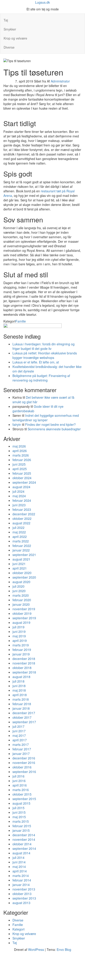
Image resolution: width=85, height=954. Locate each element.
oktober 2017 (22, 717)
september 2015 (24, 798)
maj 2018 (19, 690)
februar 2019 (21, 649)
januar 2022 (21, 550)
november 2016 (23, 762)
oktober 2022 (22, 518)
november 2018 (23, 663)
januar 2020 (21, 604)
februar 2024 (21, 500)
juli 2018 (18, 681)
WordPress (36, 949)
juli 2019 (18, 627)
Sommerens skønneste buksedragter (54, 429)
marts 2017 (20, 744)
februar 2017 (21, 749)
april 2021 (19, 568)
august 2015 (21, 803)
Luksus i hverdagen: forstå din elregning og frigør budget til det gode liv (43, 346)
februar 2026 (21, 459)
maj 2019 (19, 636)
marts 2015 (20, 821)
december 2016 (23, 758)
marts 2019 (20, 645)
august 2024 (21, 487)
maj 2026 (19, 446)
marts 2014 (20, 875)
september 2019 (24, 618)
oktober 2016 (22, 767)
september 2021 (24, 554)
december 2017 (23, 713)
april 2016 (19, 785)
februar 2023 (21, 509)
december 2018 (23, 658)
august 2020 (21, 581)
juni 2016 (19, 780)
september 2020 (24, 577)
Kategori (18, 929)
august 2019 (21, 622)
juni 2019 (19, 631)
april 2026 (19, 450)
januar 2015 (21, 830)
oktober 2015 (22, 794)
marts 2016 (20, 789)
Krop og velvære (15, 38)
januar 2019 (21, 654)
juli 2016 (18, 776)
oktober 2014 (22, 844)
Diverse (9, 47)
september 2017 (24, 722)
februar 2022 (21, 545)
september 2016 (24, 771)
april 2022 (19, 536)
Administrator (60, 81)
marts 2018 (20, 699)
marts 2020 (20, 595)
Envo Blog (64, 949)
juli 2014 (18, 857)
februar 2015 (21, 826)
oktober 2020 (22, 572)
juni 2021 (19, 563)
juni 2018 (19, 685)
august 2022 (21, 523)
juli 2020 (18, 586)
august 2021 (21, 559)
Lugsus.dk (42, 2)
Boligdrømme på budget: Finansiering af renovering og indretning (41, 377)
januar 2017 (21, 753)
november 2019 (23, 609)
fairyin (16, 424)
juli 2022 (18, 527)
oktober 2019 (22, 613)
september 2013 (24, 898)
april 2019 (19, 640)
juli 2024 (18, 491)
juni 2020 (19, 591)
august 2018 (21, 676)
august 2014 (21, 853)
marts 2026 (20, 455)
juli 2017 (18, 726)
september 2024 (24, 482)
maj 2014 (19, 866)
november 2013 (23, 889)
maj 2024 (19, 496)
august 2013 (21, 902)
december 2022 (23, 514)
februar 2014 (21, 880)
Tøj (6, 20)
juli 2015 (18, 808)
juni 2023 (19, 505)
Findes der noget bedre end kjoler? (50, 424)
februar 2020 (21, 600)
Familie (20, 321)
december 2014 (23, 835)
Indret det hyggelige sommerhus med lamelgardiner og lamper (45, 417)
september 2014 (24, 848)
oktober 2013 (22, 893)
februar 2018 (21, 704)
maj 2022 (19, 532)
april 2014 (19, 871)
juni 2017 (19, 731)
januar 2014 (21, 884)
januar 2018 (21, 708)
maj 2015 (19, 817)
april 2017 (19, 740)
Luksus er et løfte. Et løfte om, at (35, 362)
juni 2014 (19, 862)
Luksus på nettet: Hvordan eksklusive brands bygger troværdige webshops (44, 355)
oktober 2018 (22, 667)
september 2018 (24, 672)
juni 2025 (19, 464)
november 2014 (23, 839)
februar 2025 (21, 473)
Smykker (10, 29)
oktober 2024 (22, 478)
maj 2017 (19, 735)
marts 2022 (20, 541)
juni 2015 (19, 812)
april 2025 (19, 468)
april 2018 (19, 695)
